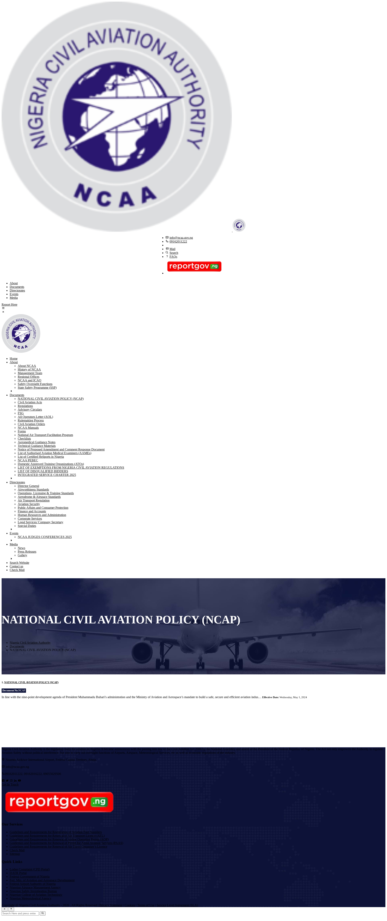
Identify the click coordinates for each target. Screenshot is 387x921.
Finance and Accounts (32, 511)
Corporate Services (30, 518)
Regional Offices (28, 376)
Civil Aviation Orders (31, 424)
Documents (17, 287)
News (21, 548)
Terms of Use (145, 905)
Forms (22, 431)
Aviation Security (29, 504)
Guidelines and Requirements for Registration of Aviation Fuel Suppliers (56, 832)
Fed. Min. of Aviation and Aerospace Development (42, 880)
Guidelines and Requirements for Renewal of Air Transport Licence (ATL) (57, 835)
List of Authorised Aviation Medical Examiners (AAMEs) (54, 453)
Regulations (25, 406)
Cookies (130, 905)
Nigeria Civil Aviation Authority (30, 642)
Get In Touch (10, 784)
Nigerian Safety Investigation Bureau (33, 891)
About (14, 283)
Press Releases (27, 551)
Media (14, 297)
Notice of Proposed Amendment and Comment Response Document (61, 449)
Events (14, 294)
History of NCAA (29, 369)
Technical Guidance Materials (37, 446)
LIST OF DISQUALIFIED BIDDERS (43, 471)
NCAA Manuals (28, 427)
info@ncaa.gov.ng (181, 237)
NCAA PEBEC (28, 460)
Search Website (19, 562)
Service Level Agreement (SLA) (177, 905)
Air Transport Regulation (34, 500)
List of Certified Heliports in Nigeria (41, 456)
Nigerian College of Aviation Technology (36, 894)
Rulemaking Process (31, 420)
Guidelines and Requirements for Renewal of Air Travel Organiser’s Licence (58, 846)
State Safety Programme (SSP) (37, 387)
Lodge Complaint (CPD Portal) (30, 869)
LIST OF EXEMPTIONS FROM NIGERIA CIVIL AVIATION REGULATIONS (71, 467)
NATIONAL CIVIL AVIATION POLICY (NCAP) (51, 398)
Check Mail (17, 570)
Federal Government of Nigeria (30, 876)
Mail (172, 249)
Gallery (22, 555)
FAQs (173, 256)
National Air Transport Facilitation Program (45, 435)
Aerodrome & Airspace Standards (39, 496)
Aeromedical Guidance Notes (36, 442)
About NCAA (27, 366)
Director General (28, 486)
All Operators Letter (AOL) (35, 416)
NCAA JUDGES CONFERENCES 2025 (45, 537)
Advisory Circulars (30, 409)
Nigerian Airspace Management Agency (35, 887)
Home (14, 358)
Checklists (24, 438)
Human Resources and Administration (42, 515)
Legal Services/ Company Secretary (40, 522)
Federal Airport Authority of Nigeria (33, 884)
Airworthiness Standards (33, 489)
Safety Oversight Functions (35, 384)
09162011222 (178, 241)
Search (174, 252)
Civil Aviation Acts (30, 402)
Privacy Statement (110, 905)
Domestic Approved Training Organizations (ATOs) (51, 464)
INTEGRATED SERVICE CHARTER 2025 (47, 475)
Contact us (16, 566)
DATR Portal (18, 873)
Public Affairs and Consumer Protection (43, 507)
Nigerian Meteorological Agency (30, 898)
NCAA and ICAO (29, 380)
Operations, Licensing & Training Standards (46, 493)
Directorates (17, 290)
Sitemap (15, 854)
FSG (21, 413)
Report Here (9, 304)
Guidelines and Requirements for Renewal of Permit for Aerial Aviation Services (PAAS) (66, 843)
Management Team (30, 373)
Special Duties (27, 525)
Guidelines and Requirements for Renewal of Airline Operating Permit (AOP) (59, 839)
